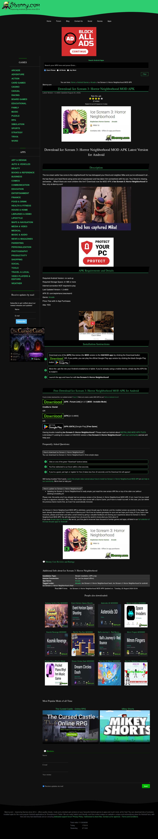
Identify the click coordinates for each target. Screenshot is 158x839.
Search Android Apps (96, 60)
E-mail (45, 765)
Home (49, 21)
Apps (109, 21)
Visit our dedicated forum (111, 397)
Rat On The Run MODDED (83, 632)
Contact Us (78, 21)
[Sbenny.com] (21, 5)
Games (99, 21)
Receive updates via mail (54, 786)
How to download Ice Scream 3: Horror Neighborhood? (63, 452)
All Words (62, 70)
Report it (75, 397)
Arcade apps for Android (59, 519)
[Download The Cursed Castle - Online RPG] (71, 726)
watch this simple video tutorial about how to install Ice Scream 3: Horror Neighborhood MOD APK (103, 479)
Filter (145, 74)
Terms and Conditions (130, 816)
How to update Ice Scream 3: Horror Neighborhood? (62, 488)
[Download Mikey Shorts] (128, 726)
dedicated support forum (63, 816)
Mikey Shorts (128, 708)
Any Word (73, 70)
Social (90, 21)
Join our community (130, 435)
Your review (47, 775)
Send (146, 786)
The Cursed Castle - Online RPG (71, 708)
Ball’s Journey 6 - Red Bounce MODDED (109, 632)
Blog (67, 21)
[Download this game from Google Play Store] (53, 426)
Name (45, 755)
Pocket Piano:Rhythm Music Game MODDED (56, 661)
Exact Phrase (51, 70)
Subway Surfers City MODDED (56, 603)
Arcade (51, 297)
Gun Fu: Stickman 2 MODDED (136, 661)
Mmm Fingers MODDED (136, 632)
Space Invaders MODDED (136, 603)
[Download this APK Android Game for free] (53, 401)
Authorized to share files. (93, 816)
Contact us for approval (111, 816)
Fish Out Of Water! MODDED (109, 661)
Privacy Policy (78, 816)
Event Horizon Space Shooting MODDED (82, 603)
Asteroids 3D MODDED (109, 603)
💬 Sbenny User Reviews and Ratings (58, 561)
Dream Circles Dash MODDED (83, 661)
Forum (58, 21)
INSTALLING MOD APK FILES (133, 432)
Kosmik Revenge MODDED (56, 632)
